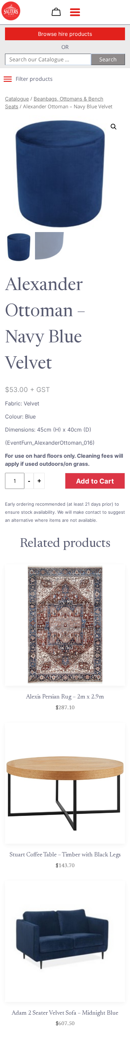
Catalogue (17, 98)
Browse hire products (65, 34)
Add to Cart (95, 481)
